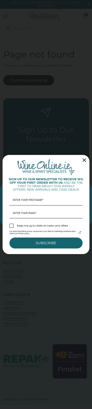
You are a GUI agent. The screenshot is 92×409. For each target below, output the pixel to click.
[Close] (84, 160)
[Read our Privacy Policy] (80, 232)
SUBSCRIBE (46, 243)
